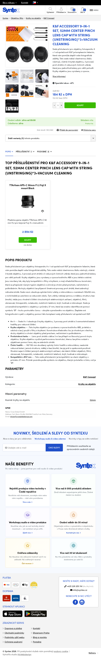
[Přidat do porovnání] (42, 210)
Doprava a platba (13, 628)
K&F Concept (49, 18)
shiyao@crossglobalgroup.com (21, 416)
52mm (93, 399)
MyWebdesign (24, 654)
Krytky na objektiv (33, 18)
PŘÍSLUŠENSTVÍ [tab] (24, 151)
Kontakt (24, 2)
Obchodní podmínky (14, 632)
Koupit (80, 105)
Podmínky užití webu (14, 637)
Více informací (59, 76)
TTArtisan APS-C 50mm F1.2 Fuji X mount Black (27, 187)
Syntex (5, 18)
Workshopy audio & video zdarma (50, 438)
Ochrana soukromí (13, 641)
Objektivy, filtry (17, 18)
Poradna (37, 641)
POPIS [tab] (8, 151)
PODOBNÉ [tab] (43, 151)
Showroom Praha (41, 632)
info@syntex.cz (80, 589)
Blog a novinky (40, 637)
